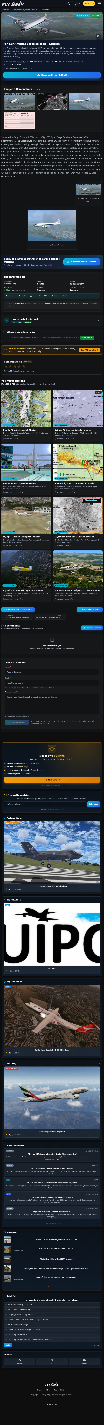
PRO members (50, 296)
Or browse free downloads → (51, 785)
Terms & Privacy (60, 1390)
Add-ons (6, 9)
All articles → (52, 1287)
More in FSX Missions (91, 609)
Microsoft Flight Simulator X (25, 9)
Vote (8, 1345)
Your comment (11, 692)
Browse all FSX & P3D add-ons (19, 609)
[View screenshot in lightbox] (98, 36)
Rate (22, 61)
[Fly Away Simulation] (13, 3)
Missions (45, 9)
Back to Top (52, 1404)
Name (8, 667)
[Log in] (79, 3)
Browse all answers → (52, 1223)
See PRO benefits (88, 350)
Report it (86, 303)
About (48, 1390)
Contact (40, 1390)
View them (87, 338)
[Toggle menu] (99, 3)
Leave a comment (93, 628)
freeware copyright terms (54, 303)
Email (8, 678)
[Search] (68, 3)
